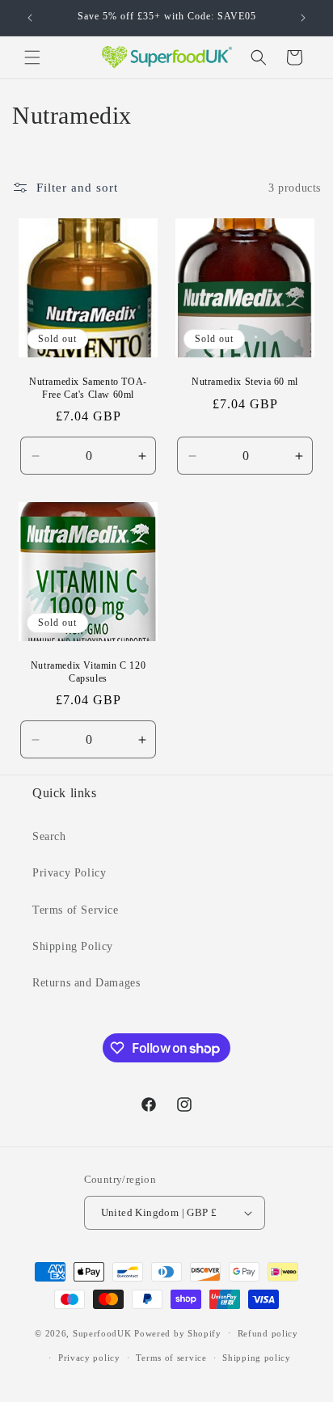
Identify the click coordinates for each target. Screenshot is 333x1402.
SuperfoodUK (102, 1332)
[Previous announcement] (30, 18)
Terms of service (171, 1357)
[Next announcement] (303, 18)
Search (49, 836)
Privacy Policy (69, 873)
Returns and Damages (86, 983)
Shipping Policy (72, 946)
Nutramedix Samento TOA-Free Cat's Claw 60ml (88, 388)
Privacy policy (89, 1357)
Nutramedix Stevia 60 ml (245, 381)
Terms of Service (75, 910)
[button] (32, 57)
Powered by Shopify (177, 1332)
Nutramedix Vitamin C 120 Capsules (88, 672)
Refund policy (268, 1333)
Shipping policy (256, 1357)
